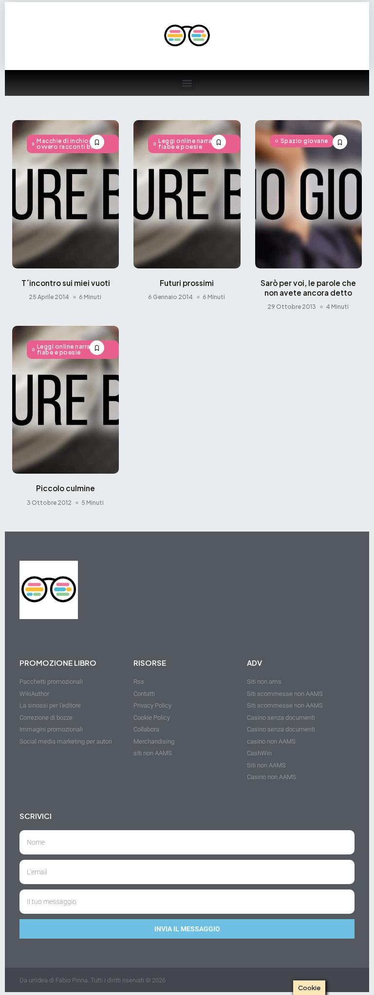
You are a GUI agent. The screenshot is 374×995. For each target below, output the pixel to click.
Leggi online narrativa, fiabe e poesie (191, 143)
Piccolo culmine (65, 488)
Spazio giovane (304, 140)
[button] (187, 83)
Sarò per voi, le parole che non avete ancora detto (308, 287)
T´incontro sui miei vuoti (65, 282)
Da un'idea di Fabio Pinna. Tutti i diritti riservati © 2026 (92, 980)
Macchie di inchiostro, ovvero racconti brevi (70, 143)
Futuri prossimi (187, 282)
